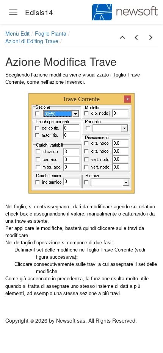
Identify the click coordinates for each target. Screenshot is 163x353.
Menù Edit (17, 33)
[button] (122, 37)
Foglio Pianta (50, 33)
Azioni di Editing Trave (31, 41)
